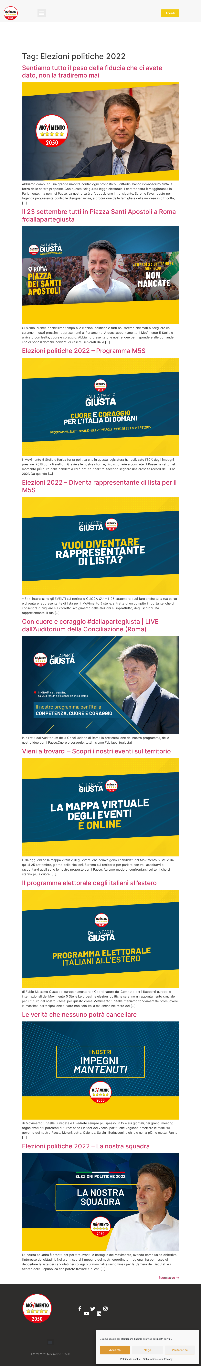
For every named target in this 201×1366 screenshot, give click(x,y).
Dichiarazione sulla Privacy (158, 1359)
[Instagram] (105, 1308)
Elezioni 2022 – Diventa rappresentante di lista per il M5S (99, 486)
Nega (147, 1350)
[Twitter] (92, 1308)
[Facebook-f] (80, 1308)
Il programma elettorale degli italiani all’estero (89, 883)
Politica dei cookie (130, 1359)
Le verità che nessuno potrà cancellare (79, 1014)
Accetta (115, 1350)
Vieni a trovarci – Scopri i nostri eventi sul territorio (96, 751)
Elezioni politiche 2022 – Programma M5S (84, 351)
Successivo (168, 1277)
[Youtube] (86, 1313)
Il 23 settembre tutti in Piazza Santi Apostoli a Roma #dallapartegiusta (99, 215)
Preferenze (180, 1350)
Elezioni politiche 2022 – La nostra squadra (86, 1146)
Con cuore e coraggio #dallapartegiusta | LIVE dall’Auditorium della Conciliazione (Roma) (90, 625)
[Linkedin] (99, 1313)
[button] (41, 13)
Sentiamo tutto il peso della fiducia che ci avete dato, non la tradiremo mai (92, 71)
